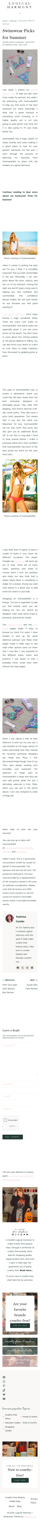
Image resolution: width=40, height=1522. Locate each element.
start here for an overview (19, 1280)
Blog (19, 1506)
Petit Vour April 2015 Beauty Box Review (9, 986)
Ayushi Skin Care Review (31, 984)
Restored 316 (30, 1516)
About (11, 1506)
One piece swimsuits (13, 314)
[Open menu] (20, 13)
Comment (8, 1045)
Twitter (19, 848)
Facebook (10, 848)
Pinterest (28, 848)
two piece (19, 561)
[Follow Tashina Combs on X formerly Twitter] (23, 968)
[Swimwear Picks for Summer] (20, 67)
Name (7, 1084)
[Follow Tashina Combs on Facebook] (18, 968)
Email (6, 1096)
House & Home (30, 1416)
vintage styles (15, 624)
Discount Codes (12, 1422)
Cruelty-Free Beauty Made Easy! (15, 1499)
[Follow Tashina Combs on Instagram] (27, 968)
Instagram (21, 851)
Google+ (6, 851)
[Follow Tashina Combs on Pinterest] (32, 968)
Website (7, 1108)
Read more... (26, 1270)
